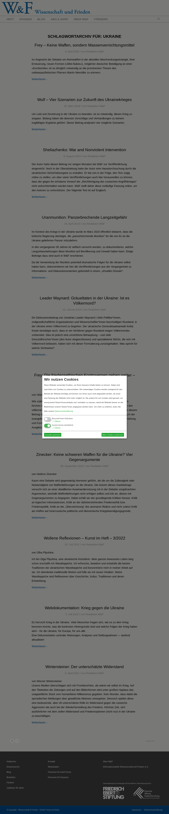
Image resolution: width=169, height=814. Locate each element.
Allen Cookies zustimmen (112, 435)
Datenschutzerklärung (64, 411)
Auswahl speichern (53, 435)
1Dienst (56, 421)
